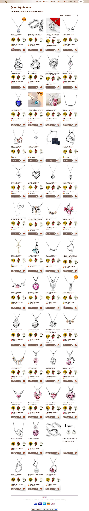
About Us (54, 1)
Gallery (60, 1)
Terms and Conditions (52, 506)
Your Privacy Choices (48, 509)
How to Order (68, 1)
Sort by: (61, 15)
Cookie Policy (43, 506)
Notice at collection (36, 509)
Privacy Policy (35, 506)
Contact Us (46, 1)
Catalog (40, 1)
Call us (75, 1)
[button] (25, 40)
